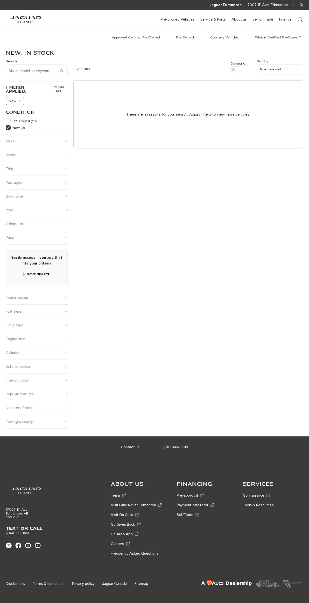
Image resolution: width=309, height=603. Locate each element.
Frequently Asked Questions (134, 553)
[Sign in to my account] (301, 5)
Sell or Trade (263, 19)
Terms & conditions (48, 583)
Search (11, 61)
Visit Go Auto (122, 514)
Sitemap (141, 583)
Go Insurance (253, 495)
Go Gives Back (123, 524)
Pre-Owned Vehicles (178, 19)
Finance (285, 19)
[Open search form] (300, 19)
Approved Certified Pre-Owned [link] (136, 37)
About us (239, 19)
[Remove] (19, 101)
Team (115, 495)
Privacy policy (83, 583)
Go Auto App (122, 534)
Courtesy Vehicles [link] (224, 37)
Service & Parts (213, 19)
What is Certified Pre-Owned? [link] (278, 37)
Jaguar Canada (114, 583)
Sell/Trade (185, 514)
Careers (117, 543)
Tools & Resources (258, 505)
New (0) (19, 128)
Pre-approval (187, 495)
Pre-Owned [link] (185, 37)
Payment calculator (192, 505)
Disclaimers (15, 583)
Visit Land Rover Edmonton (133, 505)
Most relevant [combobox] (270, 69)
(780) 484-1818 (17, 533)
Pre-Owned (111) (25, 121)
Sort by (262, 61)
